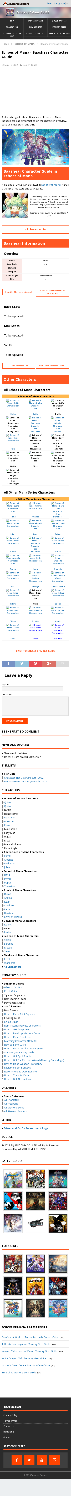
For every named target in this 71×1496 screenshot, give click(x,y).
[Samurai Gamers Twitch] (54, 1460)
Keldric (13, 604)
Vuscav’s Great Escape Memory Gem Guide (26, 1365)
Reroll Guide (11, 991)
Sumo (7, 855)
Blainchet (9, 821)
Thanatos (9, 886)
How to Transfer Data (16, 1075)
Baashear (9, 817)
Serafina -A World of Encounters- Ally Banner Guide (30, 1337)
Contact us (8, 1426)
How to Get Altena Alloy (17, 1079)
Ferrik (35, 638)
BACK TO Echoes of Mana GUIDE (35, 650)
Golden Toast (30, 64)
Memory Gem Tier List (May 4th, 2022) (26, 781)
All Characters (11, 1099)
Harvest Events (35, 21)
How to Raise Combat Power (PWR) (24, 1048)
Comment (7, 694)
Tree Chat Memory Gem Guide (19, 1372)
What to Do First (13, 987)
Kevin (35, 569)
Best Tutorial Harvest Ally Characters (52, 292)
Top (12, 21)
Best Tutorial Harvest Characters (22, 1025)
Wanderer (58, 638)
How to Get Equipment (17, 1029)
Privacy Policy (10, 1415)
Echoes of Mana (51, 184)
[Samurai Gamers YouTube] (42, 1460)
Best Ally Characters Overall (18, 292)
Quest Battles (59, 21)
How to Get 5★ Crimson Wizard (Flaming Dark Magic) (34, 1060)
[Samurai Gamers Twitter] (29, 1460)
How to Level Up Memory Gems (22, 1033)
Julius (13, 534)
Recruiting (8, 1431)
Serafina (35, 621)
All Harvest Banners (15, 1111)
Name (5, 684)
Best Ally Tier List (35, 33)
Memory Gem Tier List (59, 33)
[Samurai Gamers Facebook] (17, 1460)
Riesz (13, 586)
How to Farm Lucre (15, 1044)
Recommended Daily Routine (20, 1071)
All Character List (35, 229)
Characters (12, 27)
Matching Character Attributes (21, 1041)
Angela (8, 897)
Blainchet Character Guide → (52, 365)
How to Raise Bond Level (18, 1037)
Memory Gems (59, 27)
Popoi (13, 551)
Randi (7, 874)
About (6, 1436)
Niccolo (58, 621)
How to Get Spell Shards (17, 1056)
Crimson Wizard (58, 586)
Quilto (13, 414)
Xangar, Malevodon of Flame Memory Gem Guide (29, 1351)
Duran (58, 551)
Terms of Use (10, 1420)
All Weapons (11, 1103)
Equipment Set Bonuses (17, 1067)
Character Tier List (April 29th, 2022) (24, 777)
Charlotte (58, 569)
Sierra (13, 638)
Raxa (13, 449)
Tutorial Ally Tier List (12, 34)
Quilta (7, 806)
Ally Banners (35, 27)
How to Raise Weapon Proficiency (23, 1063)
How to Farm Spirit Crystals (19, 1014)
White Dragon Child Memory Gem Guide (24, 1358)
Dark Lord (9, 863)
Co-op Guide (11, 1021)
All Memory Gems (14, 1107)
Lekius (58, 604)
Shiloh (13, 621)
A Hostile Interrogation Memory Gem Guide (26, 1344)
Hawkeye (35, 586)
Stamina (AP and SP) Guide (19, 1052)
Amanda (35, 517)
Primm (8, 878)
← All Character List (18, 365)
